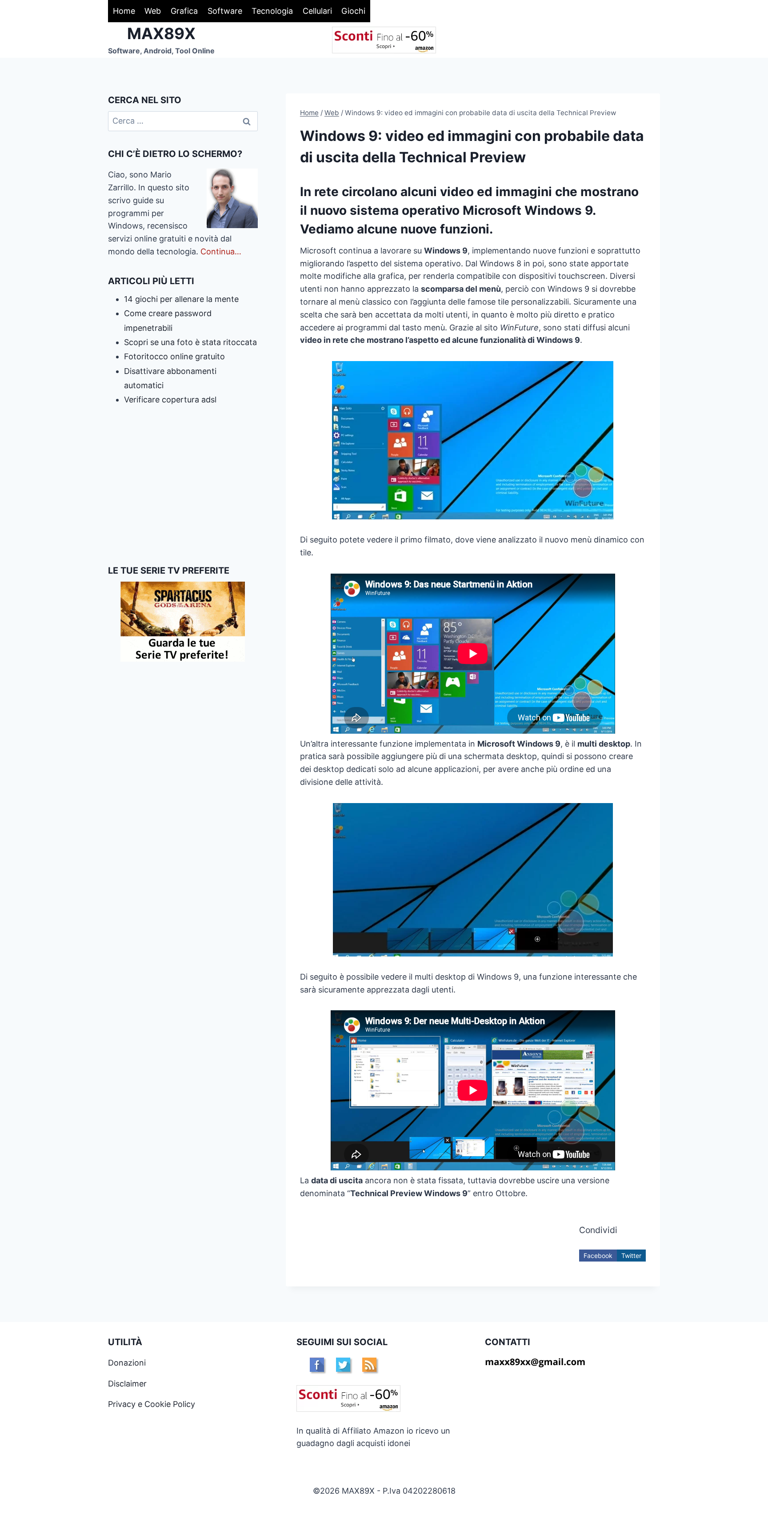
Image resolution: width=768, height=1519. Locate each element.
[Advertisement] (183, 485)
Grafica (184, 11)
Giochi (353, 11)
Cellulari (317, 11)
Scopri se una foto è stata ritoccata (190, 342)
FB (317, 1365)
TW (343, 1365)
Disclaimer (127, 1383)
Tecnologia (272, 11)
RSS (369, 1365)
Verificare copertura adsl (170, 399)
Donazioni (127, 1362)
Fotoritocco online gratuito (174, 356)
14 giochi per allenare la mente (181, 299)
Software (225, 11)
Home (124, 11)
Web (152, 11)
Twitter (631, 1255)
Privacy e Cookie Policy (151, 1404)
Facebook (598, 1255)
